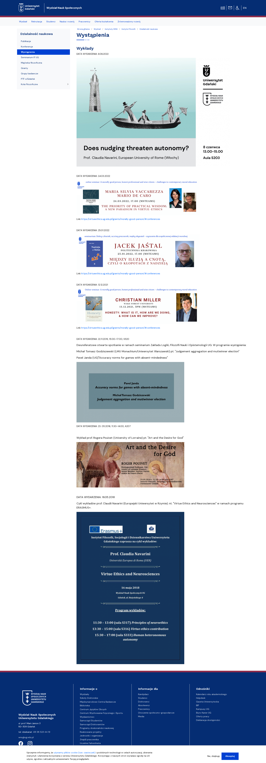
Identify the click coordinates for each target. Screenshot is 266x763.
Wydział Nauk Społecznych (64, 8)
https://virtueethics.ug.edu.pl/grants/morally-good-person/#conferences (120, 219)
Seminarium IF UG (30, 57)
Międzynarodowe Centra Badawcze (98, 701)
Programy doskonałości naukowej (97, 728)
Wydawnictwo (87, 716)
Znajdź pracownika (89, 739)
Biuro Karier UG (203, 712)
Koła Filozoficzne (29, 84)
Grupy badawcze (29, 73)
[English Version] (245, 7)
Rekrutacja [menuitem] (36, 21)
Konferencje (27, 46)
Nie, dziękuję (213, 756)
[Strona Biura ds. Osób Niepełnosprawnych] (237, 7)
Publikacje (26, 41)
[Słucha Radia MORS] (223, 7)
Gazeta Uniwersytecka (207, 701)
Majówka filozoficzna (31, 62)
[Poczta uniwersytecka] (230, 7)
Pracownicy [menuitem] (84, 21)
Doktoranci (143, 701)
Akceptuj (230, 756)
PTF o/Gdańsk (28, 78)
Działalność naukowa (149, 29)
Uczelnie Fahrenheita (90, 743)
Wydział (97, 29)
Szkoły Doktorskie (89, 698)
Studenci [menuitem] (50, 21)
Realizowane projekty (90, 732)
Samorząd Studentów (91, 720)
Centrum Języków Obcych (93, 709)
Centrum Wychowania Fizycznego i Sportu (101, 713)
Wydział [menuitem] (23, 21)
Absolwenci (144, 705)
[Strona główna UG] (29, 5)
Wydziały (84, 694)
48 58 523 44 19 (41, 732)
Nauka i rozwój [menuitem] (67, 21)
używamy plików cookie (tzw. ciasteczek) (74, 752)
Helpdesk (200, 698)
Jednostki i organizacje (91, 735)
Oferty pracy (202, 716)
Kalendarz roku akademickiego (211, 694)
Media (141, 716)
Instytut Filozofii (128, 29)
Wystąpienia (28, 52)
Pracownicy (144, 709)
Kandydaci (143, 694)
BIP (197, 705)
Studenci (142, 698)
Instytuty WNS (111, 29)
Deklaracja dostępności (208, 720)
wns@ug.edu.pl (26, 737)
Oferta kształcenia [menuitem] (104, 21)
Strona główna (83, 29)
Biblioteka (85, 705)
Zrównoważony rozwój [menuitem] (129, 21)
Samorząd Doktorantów (92, 724)
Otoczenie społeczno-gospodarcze (156, 712)
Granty (24, 68)
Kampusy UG (202, 709)
